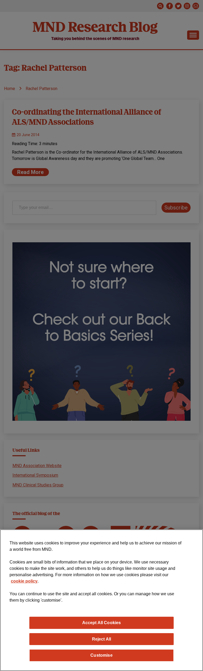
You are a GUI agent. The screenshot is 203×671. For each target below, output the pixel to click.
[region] (101, 600)
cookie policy (24, 581)
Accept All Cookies (101, 622)
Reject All (101, 639)
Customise (101, 655)
